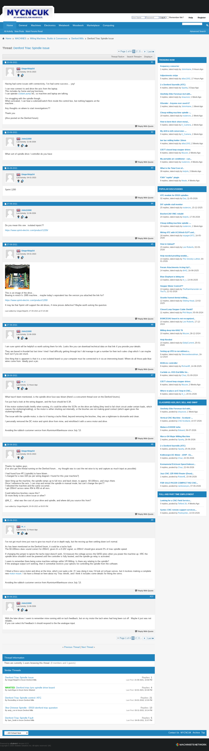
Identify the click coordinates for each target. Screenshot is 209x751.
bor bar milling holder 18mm (173, 140)
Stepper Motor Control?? (171, 286)
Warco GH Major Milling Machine (175, 436)
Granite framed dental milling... (174, 298)
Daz (184, 198)
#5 (152, 244)
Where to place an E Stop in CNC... (176, 391)
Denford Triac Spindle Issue (31, 48)
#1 (152, 62)
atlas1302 (186, 78)
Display (147, 57)
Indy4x (186, 171)
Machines (36, 25)
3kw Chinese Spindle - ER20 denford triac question (31, 707)
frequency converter (169, 66)
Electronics (50, 25)
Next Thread (87, 647)
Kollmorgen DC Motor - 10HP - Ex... (176, 455)
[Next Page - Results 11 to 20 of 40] (145, 51)
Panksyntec (183, 513)
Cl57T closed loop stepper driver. (175, 150)
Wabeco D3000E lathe (170, 427)
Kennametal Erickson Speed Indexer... (177, 464)
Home (10, 25)
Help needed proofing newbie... (174, 256)
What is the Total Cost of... (172, 168)
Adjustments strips (169, 75)
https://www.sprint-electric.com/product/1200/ (26, 300)
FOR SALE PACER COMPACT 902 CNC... (179, 483)
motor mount (15, 573)
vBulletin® (14, 743)
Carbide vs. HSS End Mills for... (174, 372)
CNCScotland (184, 421)
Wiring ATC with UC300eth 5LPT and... (177, 232)
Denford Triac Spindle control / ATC (23, 697)
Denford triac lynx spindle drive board (35, 687)
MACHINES (20, 38)
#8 (152, 444)
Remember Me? (176, 17)
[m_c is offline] (10, 385)
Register (202, 18)
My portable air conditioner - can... (176, 159)
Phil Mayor (187, 312)
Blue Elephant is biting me (172, 277)
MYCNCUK (186, 732)
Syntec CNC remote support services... (178, 510)
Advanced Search (198, 31)
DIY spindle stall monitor (171, 204)
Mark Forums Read (34, 31)
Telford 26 (182, 504)
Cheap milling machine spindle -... (175, 112)
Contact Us (174, 732)
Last (150, 51)
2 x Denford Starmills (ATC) (172, 85)
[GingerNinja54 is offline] (10, 72)
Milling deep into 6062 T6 (171, 330)
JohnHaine (186, 69)
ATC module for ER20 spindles (174, 195)
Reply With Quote (145, 126)
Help (191, 18)
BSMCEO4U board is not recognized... (177, 318)
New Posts (19, 31)
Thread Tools (117, 57)
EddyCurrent (188, 343)
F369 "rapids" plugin (169, 177)
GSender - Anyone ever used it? (175, 103)
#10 (151, 596)
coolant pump (24, 93)
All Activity (8, 31)
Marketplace (93, 25)
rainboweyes (183, 486)
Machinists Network (191, 744)
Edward (181, 430)
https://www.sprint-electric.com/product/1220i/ (26, 230)
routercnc (187, 116)
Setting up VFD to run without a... (175, 351)
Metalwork (64, 25)
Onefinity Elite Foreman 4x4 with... (176, 94)
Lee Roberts (188, 247)
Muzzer (185, 153)
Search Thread (133, 57)
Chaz (184, 375)
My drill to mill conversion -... (173, 131)
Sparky (185, 88)
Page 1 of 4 (126, 51)
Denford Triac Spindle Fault (19, 718)
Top (203, 732)
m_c (184, 280)
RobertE (181, 477)
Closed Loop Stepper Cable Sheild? (176, 309)
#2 (152, 132)
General (23, 25)
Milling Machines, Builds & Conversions (49, 38)
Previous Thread (72, 647)
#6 (152, 325)
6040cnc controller (169, 363)
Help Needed (166, 340)
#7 (152, 375)
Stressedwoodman (190, 354)
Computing (108, 25)
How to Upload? (167, 244)
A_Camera (186, 125)
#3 (152, 168)
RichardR (186, 366)
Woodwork (78, 25)
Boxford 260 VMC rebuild (171, 214)
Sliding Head (188, 301)
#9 (152, 520)
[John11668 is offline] (10, 142)
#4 (152, 203)
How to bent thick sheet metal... (174, 122)
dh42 (185, 270)
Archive (196, 732)
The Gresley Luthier (191, 259)
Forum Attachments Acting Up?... (175, 267)
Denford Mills (77, 38)
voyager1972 (188, 235)
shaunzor (186, 97)
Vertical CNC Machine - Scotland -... (176, 418)
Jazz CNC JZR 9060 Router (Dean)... (177, 473)
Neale (184, 180)
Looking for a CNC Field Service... (175, 500)
